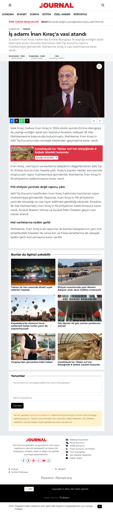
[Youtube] (43, 460)
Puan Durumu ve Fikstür (82, 449)
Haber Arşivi (76, 458)
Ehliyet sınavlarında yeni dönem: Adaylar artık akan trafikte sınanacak (79, 288)
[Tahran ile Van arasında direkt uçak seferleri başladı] (33, 271)
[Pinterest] (33, 460)
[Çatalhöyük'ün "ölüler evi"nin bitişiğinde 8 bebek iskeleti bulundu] (80, 346)
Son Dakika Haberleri (80, 455)
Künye (14, 469)
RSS (30, 489)
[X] (28, 460)
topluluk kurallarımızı (40, 415)
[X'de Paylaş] (16, 121)
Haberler (14, 29)
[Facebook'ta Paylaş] (12, 121)
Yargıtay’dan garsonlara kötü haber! (32, 362)
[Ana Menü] (10, 5)
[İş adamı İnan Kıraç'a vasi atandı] (56, 89)
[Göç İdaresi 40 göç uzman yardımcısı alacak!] (80, 307)
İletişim (62, 469)
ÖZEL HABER (62, 14)
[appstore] (47, 477)
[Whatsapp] (49, 460)
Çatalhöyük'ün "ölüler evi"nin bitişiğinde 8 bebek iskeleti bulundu (79, 363)
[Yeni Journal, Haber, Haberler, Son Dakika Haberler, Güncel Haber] (56, 4)
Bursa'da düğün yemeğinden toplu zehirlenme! (72, 21)
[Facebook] (23, 460)
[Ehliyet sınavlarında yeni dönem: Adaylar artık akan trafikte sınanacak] (80, 271)
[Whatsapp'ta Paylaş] (22, 121)
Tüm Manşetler (77, 452)
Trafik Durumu (77, 446)
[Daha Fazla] (27, 121)
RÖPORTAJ (80, 14)
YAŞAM (26, 29)
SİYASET (22, 14)
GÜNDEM (8, 14)
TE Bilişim (64, 497)
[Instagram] (38, 460)
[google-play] (64, 477)
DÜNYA (34, 14)
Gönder (17, 405)
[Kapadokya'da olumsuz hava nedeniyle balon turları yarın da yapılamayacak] (33, 307)
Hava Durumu (77, 443)
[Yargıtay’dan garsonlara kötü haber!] (33, 346)
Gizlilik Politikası (19, 472)
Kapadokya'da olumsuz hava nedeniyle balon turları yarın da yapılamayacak (29, 326)
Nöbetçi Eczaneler (79, 439)
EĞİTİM (46, 14)
